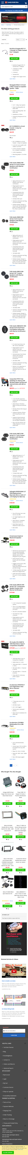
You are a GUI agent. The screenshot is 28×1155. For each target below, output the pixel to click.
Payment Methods (8, 1106)
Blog (4, 1051)
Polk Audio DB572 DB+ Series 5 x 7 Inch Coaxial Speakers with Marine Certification (17, 436)
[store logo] (12, 2)
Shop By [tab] (4, 39)
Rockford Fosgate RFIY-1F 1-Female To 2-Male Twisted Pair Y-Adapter (18, 50)
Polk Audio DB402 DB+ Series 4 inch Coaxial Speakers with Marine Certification (17, 219)
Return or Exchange (8, 1119)
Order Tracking (7, 1115)
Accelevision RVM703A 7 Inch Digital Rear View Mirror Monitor (17, 686)
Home (2, 24)
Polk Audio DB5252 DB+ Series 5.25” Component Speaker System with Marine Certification (17, 587)
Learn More (12, 78)
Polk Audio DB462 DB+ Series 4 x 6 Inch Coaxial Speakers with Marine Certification (17, 165)
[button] (10, 61)
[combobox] (14, 6)
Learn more (20, 1149)
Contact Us (6, 1060)
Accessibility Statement (9, 1096)
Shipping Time (7, 1110)
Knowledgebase (7, 1056)
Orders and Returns (9, 1064)
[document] (14, 1150)
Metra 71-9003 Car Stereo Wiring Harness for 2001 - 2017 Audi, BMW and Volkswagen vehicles (20, 829)
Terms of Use (7, 1102)
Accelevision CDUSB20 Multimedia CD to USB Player (17, 724)
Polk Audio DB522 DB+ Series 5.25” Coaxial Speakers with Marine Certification (17, 274)
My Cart (5, 1083)
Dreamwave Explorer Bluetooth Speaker (16, 537)
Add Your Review (19, 92)
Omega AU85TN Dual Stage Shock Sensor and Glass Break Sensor (7, 794)
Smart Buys (8, 24)
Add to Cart (7, 803)
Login (4, 1079)
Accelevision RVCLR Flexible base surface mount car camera (20, 860)
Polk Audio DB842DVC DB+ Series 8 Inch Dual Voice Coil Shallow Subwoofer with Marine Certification (18, 328)
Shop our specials (8, 1091)
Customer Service (8, 1087)
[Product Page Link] (5, 64)
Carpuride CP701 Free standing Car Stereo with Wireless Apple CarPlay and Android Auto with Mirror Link (18, 382)
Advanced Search (8, 1068)
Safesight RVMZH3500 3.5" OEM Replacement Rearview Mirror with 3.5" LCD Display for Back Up (18, 494)
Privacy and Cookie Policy (10, 1123)
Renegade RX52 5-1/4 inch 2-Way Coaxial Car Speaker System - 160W (18, 86)
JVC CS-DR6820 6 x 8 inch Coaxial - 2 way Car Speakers (17, 128)
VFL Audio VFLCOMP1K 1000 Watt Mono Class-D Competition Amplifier (17, 643)
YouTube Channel (8, 1047)
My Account (6, 1075)
